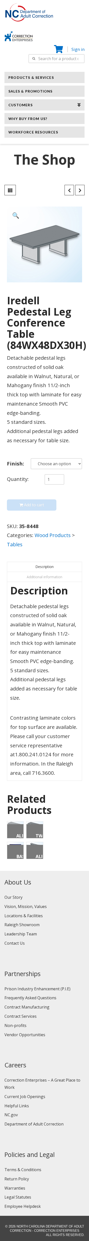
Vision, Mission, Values (25, 906)
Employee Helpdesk (22, 1206)
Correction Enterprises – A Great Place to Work (42, 1083)
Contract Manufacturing (26, 1007)
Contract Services (20, 1016)
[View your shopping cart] (59, 49)
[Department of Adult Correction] (31, 14)
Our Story (13, 897)
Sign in (78, 49)
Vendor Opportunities (24, 1034)
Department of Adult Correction (34, 1124)
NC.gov (11, 1115)
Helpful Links (16, 1106)
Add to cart (34, 505)
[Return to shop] (10, 190)
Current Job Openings (24, 1096)
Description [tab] (44, 566)
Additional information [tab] (44, 576)
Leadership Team (20, 934)
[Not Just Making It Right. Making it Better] (18, 35)
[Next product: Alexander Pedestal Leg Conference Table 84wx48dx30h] (80, 190)
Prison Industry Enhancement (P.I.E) (37, 989)
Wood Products (53, 535)
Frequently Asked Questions (30, 998)
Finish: (15, 463)
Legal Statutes (17, 1197)
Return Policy (16, 1179)
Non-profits (15, 1025)
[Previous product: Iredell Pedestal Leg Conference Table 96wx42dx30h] (69, 190)
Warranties (14, 1188)
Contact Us (14, 943)
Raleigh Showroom (22, 924)
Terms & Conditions (22, 1169)
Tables (14, 544)
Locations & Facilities (23, 915)
